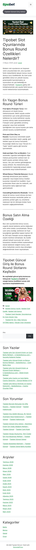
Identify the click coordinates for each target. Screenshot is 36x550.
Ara (4, 332)
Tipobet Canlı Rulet (23, 429)
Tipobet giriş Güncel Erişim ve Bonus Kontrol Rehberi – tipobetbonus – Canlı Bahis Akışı (17, 362)
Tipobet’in (19, 85)
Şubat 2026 (7, 477)
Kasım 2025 (7, 487)
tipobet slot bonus (15, 311)
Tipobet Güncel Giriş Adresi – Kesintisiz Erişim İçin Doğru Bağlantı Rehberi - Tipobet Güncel (17, 426)
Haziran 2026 (8, 465)
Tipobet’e (14, 279)
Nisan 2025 (7, 509)
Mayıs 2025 (7, 505)
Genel (7, 306)
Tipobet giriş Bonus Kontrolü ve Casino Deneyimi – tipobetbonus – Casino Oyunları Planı (17, 386)
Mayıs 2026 (7, 468)
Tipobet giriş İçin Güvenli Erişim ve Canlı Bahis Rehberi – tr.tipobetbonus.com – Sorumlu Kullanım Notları (17, 355)
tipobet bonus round (12, 308)
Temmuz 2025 (8, 499)
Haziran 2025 (8, 502)
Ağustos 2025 (8, 496)
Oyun (5, 536)
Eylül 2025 (6, 493)
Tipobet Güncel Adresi (18, 439)
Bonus (5, 530)
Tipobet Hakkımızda (17, 419)
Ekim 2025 (7, 490)
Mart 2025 (7, 512)
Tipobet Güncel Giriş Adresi (15, 12)
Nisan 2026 (7, 471)
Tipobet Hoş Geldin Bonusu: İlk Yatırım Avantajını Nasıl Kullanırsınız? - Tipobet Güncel (17, 416)
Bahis (5, 527)
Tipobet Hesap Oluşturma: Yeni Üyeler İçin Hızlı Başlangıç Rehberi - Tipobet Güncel (17, 436)
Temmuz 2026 (8, 462)
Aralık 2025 (7, 484)
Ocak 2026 (7, 481)
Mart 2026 (7, 474)
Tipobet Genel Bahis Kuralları (20, 446)
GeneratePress (18, 547)
